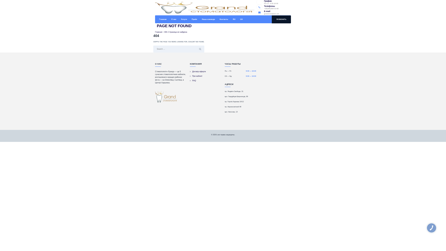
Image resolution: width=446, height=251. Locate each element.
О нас (173, 19)
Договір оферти (199, 72)
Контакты (224, 19)
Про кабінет (197, 76)
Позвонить (281, 19)
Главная (163, 19)
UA (241, 19)
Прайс (194, 19)
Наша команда (208, 19)
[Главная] (204, 8)
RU (234, 19)
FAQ (194, 81)
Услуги (184, 19)
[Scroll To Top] (441, 247)
